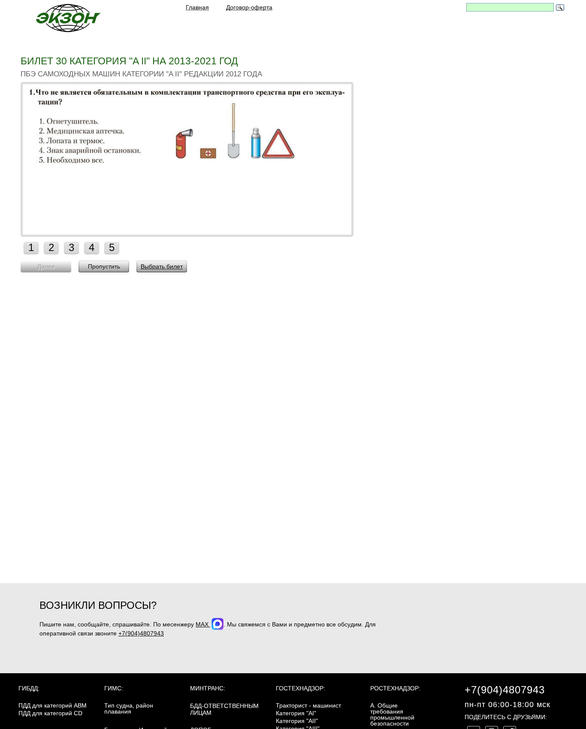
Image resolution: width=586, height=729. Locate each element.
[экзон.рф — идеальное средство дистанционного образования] (67, 18)
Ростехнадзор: (395, 688)
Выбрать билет (162, 266)
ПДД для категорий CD (50, 713)
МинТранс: (207, 688)
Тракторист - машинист (308, 705)
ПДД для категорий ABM (52, 705)
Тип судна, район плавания (128, 708)
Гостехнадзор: (300, 688)
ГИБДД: (28, 688)
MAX (203, 624)
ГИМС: (113, 688)
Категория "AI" (296, 713)
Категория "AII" (297, 720)
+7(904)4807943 (141, 633)
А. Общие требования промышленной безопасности (392, 714)
